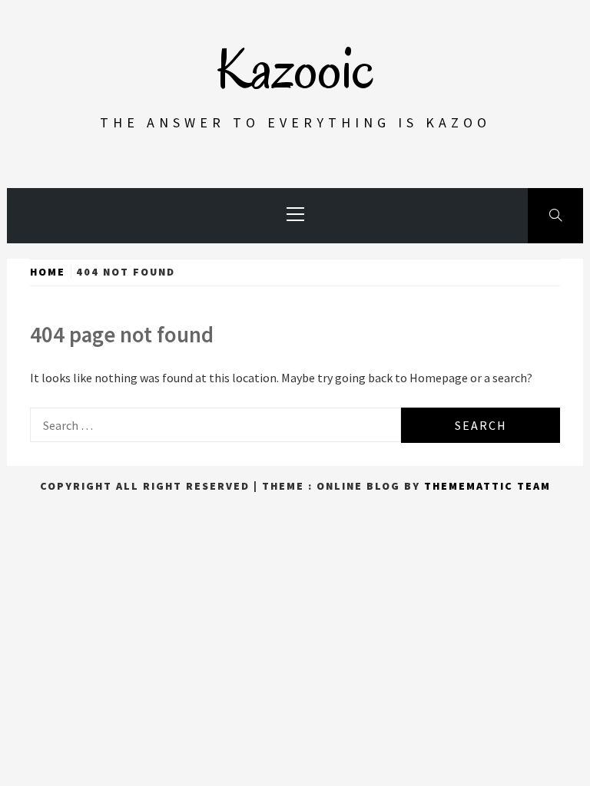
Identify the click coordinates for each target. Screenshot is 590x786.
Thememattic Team (487, 486)
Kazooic (294, 69)
